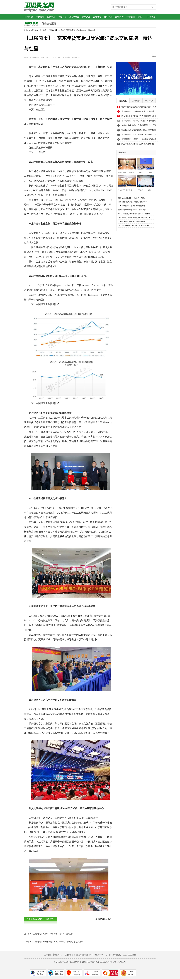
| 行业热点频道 (48, 23)
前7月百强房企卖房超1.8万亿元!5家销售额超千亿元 (138, 130)
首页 (36, 30)
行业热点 (40, 17)
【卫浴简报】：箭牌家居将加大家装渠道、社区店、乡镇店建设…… (59, 942)
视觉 (139, 17)
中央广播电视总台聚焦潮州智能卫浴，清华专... (134, 214)
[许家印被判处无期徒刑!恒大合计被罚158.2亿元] (126, 163)
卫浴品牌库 (74, 17)
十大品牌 (149, 101)
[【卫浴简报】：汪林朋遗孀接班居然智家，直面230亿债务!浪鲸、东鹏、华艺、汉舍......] (145, 163)
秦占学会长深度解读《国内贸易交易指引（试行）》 (138, 144)
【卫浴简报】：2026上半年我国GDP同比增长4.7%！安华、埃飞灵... (138, 140)
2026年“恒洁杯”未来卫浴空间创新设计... (132, 206)
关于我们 (130, 17)
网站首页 (29, 17)
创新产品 (86, 17)
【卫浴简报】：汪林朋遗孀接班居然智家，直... (134, 218)
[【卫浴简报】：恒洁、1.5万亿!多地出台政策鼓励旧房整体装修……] (145, 181)
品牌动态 (51, 17)
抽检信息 (108, 17)
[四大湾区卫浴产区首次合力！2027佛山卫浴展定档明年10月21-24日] (126, 181)
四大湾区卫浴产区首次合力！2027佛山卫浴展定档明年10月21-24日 (138, 117)
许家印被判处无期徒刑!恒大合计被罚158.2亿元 (138, 107)
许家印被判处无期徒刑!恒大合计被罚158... (133, 202)
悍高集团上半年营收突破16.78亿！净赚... (132, 210)
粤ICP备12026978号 (118, 962)
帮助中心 (58, 955)
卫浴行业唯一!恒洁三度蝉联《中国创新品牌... (134, 226)
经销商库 (119, 17)
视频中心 (62, 17)
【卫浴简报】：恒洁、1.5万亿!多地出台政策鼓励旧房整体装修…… (138, 121)
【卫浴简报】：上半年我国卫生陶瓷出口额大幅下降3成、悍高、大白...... (138, 135)
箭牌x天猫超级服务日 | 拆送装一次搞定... (132, 198)
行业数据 (97, 17)
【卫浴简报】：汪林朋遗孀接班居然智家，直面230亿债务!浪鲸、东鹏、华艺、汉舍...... (138, 112)
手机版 (152, 17)
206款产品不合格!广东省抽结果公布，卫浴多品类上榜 (138, 126)
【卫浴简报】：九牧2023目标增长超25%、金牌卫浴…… (54, 934)
